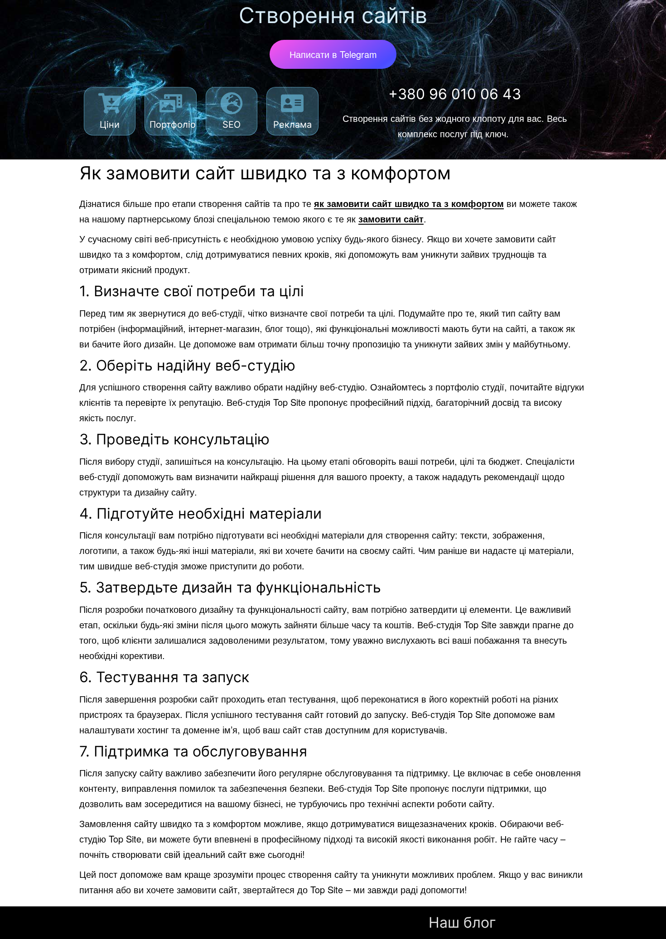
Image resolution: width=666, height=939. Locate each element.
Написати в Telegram (333, 54)
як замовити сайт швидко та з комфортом (409, 203)
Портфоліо (173, 124)
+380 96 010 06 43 (454, 94)
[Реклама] (292, 103)
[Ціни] (109, 103)
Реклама (292, 124)
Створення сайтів (333, 15)
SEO (231, 124)
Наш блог (462, 922)
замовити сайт (391, 218)
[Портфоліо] (170, 103)
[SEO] (231, 103)
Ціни (110, 124)
